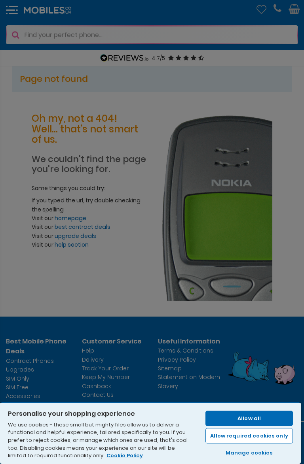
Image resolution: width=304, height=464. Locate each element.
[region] (150, 433)
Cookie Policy (124, 455)
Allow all (249, 418)
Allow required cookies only (249, 435)
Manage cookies (249, 452)
